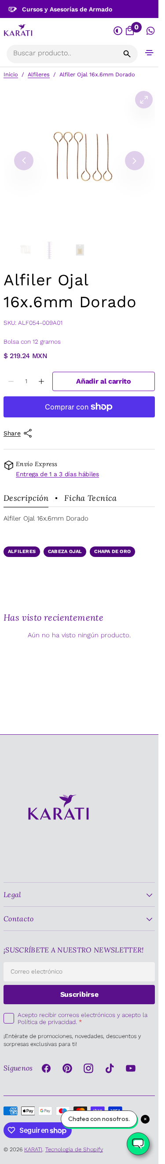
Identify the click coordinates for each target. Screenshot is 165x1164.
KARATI (33, 1149)
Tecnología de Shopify (74, 1149)
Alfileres (39, 74)
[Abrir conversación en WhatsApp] (151, 31)
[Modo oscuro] (118, 31)
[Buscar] (127, 54)
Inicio (11, 74)
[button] (149, 52)
